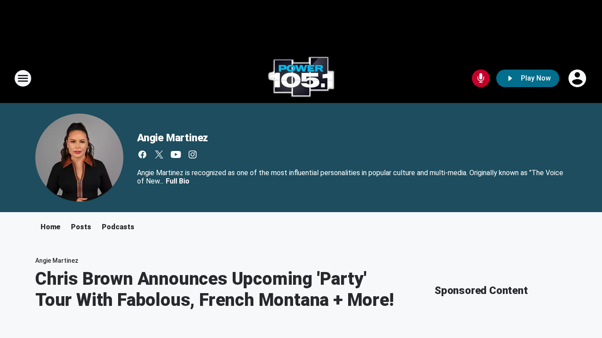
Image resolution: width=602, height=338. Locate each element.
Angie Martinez (172, 138)
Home (50, 227)
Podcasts (118, 227)
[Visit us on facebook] (142, 154)
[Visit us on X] (159, 154)
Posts (81, 227)
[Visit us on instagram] (192, 154)
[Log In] (578, 78)
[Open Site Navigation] (23, 78)
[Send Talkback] (481, 78)
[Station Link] (301, 78)
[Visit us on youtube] (176, 154)
